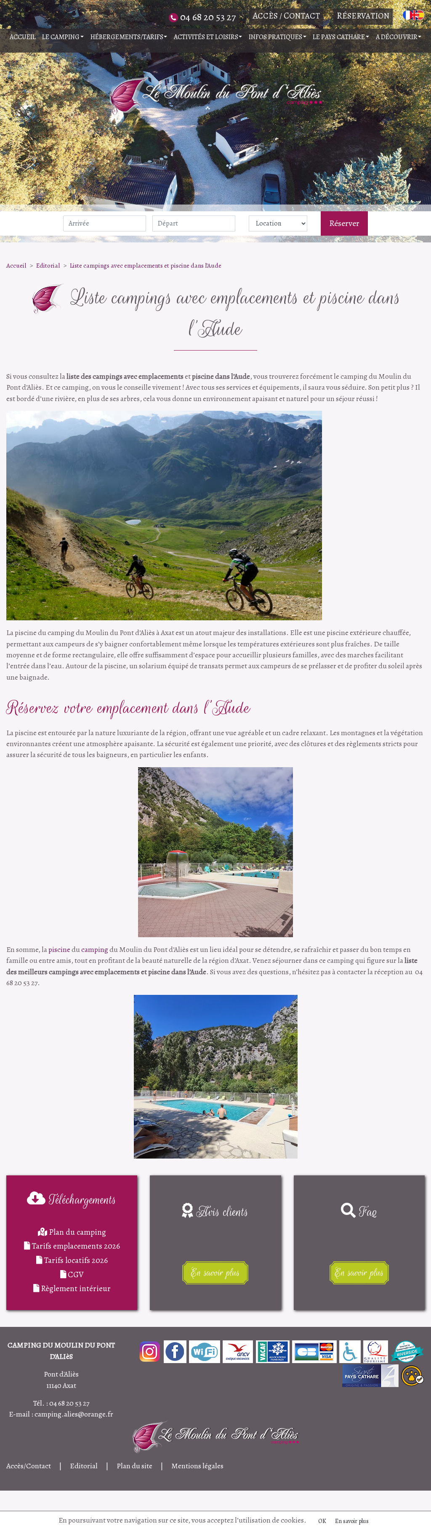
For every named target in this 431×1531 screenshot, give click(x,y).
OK (322, 1521)
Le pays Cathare (339, 37)
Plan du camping (76, 1232)
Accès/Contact (28, 1466)
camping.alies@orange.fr (74, 1414)
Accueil (23, 37)
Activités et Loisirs (206, 37)
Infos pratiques (275, 37)
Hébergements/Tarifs (126, 37)
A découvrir (397, 37)
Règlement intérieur (75, 1288)
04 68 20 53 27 (69, 1403)
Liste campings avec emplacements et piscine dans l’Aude (145, 265)
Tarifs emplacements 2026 (75, 1246)
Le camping (61, 37)
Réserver (344, 223)
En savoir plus (352, 1521)
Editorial (48, 265)
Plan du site (134, 1466)
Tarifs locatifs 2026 (75, 1260)
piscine (59, 949)
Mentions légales (197, 1466)
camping (94, 949)
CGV (75, 1274)
